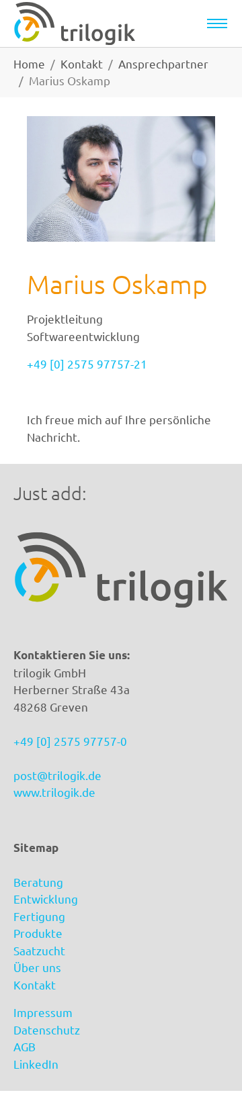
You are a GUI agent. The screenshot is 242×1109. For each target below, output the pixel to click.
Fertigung (39, 916)
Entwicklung (45, 898)
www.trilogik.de (54, 792)
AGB (24, 1046)
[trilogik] (74, 23)
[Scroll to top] (211, 1078)
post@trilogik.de (57, 775)
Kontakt (34, 984)
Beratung (38, 882)
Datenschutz (46, 1029)
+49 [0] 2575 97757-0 (70, 741)
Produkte (38, 933)
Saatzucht (39, 950)
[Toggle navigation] (217, 23)
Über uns (37, 967)
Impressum (43, 1012)
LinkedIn (35, 1064)
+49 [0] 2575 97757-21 (87, 363)
